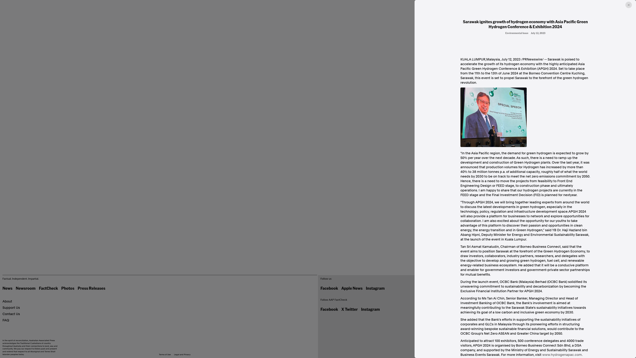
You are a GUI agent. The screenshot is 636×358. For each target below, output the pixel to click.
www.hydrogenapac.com (562, 355)
